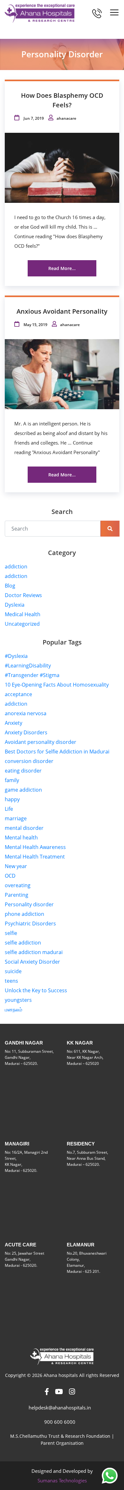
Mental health (21, 837)
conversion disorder (29, 761)
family (12, 780)
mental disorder (24, 827)
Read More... (62, 268)
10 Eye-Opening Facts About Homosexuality (57, 684)
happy (12, 799)
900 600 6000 (59, 1422)
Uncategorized (22, 623)
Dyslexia (14, 604)
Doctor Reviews (23, 595)
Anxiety (13, 722)
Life (9, 808)
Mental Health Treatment (35, 856)
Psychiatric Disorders (30, 923)
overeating (18, 885)
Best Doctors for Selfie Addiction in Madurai (57, 751)
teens (11, 980)
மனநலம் (13, 1009)
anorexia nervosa (25, 713)
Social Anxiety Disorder (32, 961)
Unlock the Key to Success (36, 990)
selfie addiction (23, 942)
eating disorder (23, 770)
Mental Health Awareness (35, 847)
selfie (11, 933)
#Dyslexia (16, 655)
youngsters (18, 999)
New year (16, 866)
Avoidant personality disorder (40, 741)
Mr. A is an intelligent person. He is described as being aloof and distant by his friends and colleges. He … (60, 433)
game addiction (23, 789)
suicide (13, 971)
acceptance (18, 694)
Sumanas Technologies (62, 1480)
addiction (16, 566)
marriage (16, 818)
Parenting (16, 894)
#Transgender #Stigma (32, 675)
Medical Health (22, 614)
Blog (10, 585)
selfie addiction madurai (34, 952)
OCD (10, 875)
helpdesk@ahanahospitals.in (60, 1407)
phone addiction (24, 913)
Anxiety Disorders (26, 732)
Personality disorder (29, 904)
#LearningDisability (28, 665)
